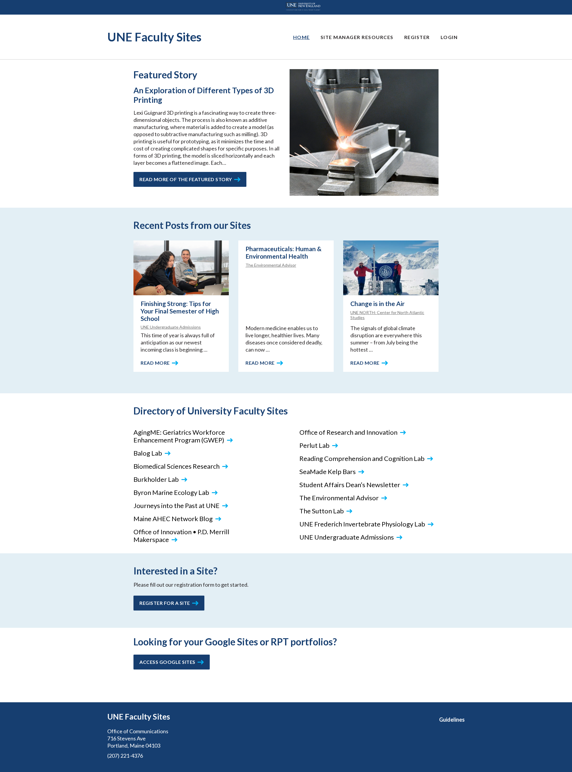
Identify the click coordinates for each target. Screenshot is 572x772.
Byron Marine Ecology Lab (171, 492)
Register (417, 37)
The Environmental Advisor (270, 265)
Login (449, 37)
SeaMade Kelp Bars (327, 471)
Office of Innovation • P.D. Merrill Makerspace (181, 535)
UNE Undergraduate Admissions (171, 327)
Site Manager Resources (357, 37)
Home (301, 37)
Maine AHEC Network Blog (173, 519)
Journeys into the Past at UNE (176, 505)
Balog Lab (147, 453)
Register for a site (164, 603)
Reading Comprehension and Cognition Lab (362, 458)
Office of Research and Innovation (348, 432)
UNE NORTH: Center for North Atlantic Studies (387, 315)
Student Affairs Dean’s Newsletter (349, 485)
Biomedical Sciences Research (176, 466)
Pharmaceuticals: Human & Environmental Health (283, 252)
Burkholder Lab (156, 479)
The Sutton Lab (321, 511)
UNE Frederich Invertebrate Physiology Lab (362, 524)
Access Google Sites (167, 662)
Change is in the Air (377, 303)
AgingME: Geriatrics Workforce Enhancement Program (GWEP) (179, 436)
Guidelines (452, 719)
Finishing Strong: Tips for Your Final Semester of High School (180, 311)
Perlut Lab (314, 445)
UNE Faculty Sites (154, 37)
